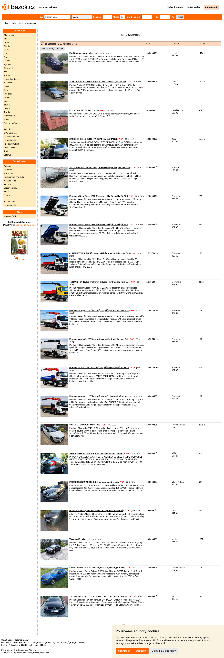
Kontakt (33, 642)
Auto (21, 23)
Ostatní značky (10, 123)
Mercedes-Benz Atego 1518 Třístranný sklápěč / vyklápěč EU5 (98, 225)
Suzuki (7, 105)
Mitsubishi (8, 83)
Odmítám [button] (141, 650)
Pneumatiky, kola (11, 144)
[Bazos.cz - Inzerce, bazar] (18, 9)
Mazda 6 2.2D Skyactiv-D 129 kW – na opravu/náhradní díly (96, 510)
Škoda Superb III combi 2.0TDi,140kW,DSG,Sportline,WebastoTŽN (99, 167)
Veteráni (7, 155)
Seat (6, 101)
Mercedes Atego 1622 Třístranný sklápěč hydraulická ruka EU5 (99, 339)
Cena (148, 43)
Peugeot (7, 94)
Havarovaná (9, 201)
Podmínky (50, 642)
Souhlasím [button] (124, 650)
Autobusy (8, 166)
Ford (6, 57)
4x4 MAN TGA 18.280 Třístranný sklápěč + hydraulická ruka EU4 (99, 282)
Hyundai (7, 64)
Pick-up (7, 184)
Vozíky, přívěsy (10, 188)
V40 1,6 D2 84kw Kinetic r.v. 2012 (84, 425)
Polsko (36, 653)
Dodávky (8, 170)
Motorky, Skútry (10, 216)
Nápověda (6, 642)
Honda (7, 61)
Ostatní (7, 195)
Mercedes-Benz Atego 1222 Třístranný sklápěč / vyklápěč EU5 (98, 196)
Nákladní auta (10, 181)
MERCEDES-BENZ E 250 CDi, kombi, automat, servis (94, 482)
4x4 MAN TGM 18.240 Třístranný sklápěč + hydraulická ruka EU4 (99, 253)
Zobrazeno (203, 43)
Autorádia (8, 129)
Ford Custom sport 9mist (81, 53)
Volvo (6, 119)
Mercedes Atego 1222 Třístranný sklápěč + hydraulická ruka (97, 396)
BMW (6, 42)
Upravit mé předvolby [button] (164, 650)
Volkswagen (9, 116)
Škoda (7, 108)
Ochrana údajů (62, 642)
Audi (6, 39)
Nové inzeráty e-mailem (52, 48)
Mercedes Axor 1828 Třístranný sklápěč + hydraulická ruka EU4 (99, 368)
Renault (7, 97)
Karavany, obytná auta (14, 177)
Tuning (7, 151)
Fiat (5, 53)
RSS (72, 642)
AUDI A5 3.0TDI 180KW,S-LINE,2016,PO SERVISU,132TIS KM (97, 82)
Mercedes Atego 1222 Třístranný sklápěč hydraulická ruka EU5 (99, 310)
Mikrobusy (8, 173)
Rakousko (44, 653)
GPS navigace (10, 133)
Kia (5, 72)
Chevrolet (8, 68)
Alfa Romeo (9, 35)
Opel (6, 90)
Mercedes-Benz (11, 79)
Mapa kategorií (8, 650)
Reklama (41, 642)
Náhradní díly (10, 140)
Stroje (6, 192)
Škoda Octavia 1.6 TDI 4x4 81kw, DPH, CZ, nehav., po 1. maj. (97, 568)
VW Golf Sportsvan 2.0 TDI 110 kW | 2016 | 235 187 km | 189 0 (97, 596)
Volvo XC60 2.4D (77, 539)
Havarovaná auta (11, 137)
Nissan (7, 86)
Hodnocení (24, 642)
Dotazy (15, 642)
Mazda (7, 75)
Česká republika (14, 653)
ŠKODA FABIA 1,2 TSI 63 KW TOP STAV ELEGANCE (93, 139)
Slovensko (27, 653)
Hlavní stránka (10, 23)
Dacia (6, 50)
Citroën (7, 46)
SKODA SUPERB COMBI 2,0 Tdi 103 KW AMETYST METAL (96, 453)
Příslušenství (9, 148)
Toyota (7, 112)
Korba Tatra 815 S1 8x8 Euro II (83, 110)
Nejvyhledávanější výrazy (27, 650)
